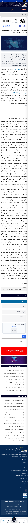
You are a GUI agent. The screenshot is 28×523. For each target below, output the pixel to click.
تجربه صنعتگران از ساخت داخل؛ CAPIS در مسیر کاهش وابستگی (11, 1)
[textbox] (14, 289)
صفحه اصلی (23, 14)
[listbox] (14, 381)
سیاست (18, 14)
